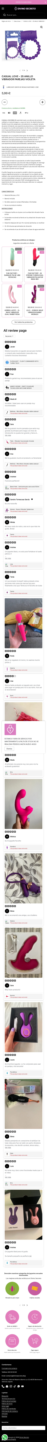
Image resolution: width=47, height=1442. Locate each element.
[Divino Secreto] (25, 8)
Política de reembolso (9, 1409)
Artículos (5, 1414)
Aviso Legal (5, 1406)
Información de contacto (10, 1411)
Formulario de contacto (9, 1368)
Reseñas (4, 1416)
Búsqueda (5, 1396)
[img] (10, 342)
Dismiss (9, 749)
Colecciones (17, 21)
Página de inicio (6, 21)
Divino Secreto (24, 1437)
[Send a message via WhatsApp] (4, 1437)
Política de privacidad (9, 1401)
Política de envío (7, 1404)
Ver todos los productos (23, 322)
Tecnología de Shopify (9, 1439)
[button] (4, 102)
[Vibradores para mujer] (12, 1288)
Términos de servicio (8, 1399)
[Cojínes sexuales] (35, 1288)
